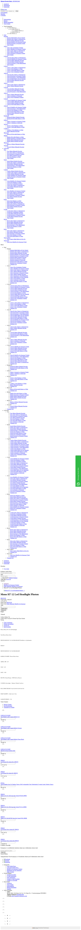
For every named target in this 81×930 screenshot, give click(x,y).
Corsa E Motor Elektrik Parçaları (15, 103)
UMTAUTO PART (6, 715)
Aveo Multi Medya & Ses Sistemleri (19, 487)
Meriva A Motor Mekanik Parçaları (15, 144)
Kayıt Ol (8, 579)
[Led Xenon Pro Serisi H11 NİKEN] (3, 759)
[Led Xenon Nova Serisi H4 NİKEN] (3, 838)
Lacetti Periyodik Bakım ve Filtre (18, 524)
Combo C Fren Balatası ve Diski (15, 130)
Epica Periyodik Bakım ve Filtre (15, 236)
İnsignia (6, 36)
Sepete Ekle (4, 608)
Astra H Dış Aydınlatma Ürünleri (18, 322)
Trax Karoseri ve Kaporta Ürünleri (15, 154)
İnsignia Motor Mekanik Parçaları (15, 40)
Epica (5, 229)
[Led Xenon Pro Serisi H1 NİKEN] (3, 770)
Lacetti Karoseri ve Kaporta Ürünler (16, 215)
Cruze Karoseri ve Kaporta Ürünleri (19, 465)
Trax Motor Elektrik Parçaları (14, 155)
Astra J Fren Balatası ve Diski (17, 278)
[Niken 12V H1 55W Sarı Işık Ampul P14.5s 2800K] (3, 804)
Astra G (6, 93)
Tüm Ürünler (10, 45)
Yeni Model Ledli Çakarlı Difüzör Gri (10, 716)
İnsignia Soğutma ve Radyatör (17, 260)
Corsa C (6, 66)
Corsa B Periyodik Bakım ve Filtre (15, 90)
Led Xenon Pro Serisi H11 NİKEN (9, 762)
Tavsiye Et (10, 618)
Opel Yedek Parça (11, 866)
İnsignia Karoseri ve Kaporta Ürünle (16, 43)
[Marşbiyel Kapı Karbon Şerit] (3, 747)
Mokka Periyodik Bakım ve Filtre (15, 137)
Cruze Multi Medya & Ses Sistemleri (19, 470)
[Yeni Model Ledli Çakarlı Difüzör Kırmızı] (3, 725)
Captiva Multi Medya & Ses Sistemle (19, 450)
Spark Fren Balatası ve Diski (14, 167)
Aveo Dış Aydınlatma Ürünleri (17, 491)
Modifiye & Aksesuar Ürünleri (11, 585)
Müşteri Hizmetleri (8, 22)
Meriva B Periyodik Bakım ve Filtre (16, 134)
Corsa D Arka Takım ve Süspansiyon (16, 57)
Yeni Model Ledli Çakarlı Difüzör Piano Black (12, 739)
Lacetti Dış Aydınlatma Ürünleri (15, 212)
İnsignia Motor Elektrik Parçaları (18, 257)
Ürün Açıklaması (8, 622)
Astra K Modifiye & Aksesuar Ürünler (16, 107)
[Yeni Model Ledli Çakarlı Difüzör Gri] (3, 714)
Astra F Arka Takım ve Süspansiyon (16, 84)
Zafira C (6, 120)
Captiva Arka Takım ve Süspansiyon (16, 172)
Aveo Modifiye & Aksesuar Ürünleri (16, 191)
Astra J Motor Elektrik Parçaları (18, 274)
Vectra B (6, 145)
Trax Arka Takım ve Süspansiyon (15, 152)
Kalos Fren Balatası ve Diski (14, 201)
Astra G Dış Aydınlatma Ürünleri (15, 97)
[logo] (4, 9)
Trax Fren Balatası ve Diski (14, 157)
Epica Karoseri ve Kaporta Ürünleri (16, 233)
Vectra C (6, 124)
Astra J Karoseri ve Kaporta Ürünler (16, 53)
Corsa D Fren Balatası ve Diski (18, 292)
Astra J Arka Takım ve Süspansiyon (16, 50)
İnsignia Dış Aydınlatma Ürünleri (18, 263)
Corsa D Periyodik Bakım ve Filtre (19, 297)
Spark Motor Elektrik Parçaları (14, 161)
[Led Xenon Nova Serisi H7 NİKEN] (3, 826)
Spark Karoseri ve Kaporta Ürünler (19, 436)
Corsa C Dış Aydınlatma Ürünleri (15, 71)
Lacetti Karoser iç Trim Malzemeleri (19, 519)
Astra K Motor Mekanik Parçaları (15, 113)
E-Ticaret (36, 927)
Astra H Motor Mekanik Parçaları (15, 80)
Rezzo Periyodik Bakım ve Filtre (18, 536)
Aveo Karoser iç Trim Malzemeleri (18, 484)
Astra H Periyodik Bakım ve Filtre (18, 318)
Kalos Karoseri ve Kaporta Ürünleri (16, 205)
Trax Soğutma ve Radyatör (17, 421)
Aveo (5, 189)
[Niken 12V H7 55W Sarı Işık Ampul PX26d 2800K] (3, 793)
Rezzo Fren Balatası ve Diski (14, 226)
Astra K (6, 106)
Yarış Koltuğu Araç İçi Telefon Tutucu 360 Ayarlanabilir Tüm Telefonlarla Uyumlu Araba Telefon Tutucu (27, 784)
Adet (2, 605)
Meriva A (6, 142)
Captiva (6, 169)
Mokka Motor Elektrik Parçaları (15, 141)
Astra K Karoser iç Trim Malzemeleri (16, 108)
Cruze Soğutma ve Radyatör (17, 473)
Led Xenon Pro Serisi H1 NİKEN (9, 773)
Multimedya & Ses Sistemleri (14, 870)
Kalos (5, 199)
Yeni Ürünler (7, 23)
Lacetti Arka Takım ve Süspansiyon (16, 210)
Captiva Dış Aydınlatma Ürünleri (18, 454)
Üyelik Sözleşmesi (11, 876)
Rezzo (5, 219)
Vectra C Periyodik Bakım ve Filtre (16, 127)
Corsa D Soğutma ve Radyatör (17, 295)
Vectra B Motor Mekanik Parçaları (15, 147)
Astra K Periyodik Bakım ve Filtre (15, 111)
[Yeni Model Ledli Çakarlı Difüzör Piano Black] (3, 736)
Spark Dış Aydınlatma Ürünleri (18, 434)
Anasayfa (6, 583)
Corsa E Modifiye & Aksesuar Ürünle (16, 100)
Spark (5, 159)
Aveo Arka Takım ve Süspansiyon (15, 192)
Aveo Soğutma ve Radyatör (17, 490)
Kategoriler (6, 6)
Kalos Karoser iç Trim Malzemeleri (19, 502)
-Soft (33, 927)
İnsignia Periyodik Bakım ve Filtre (18, 261)
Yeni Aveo (6, 240)
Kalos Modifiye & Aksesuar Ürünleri (19, 507)
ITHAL (3, 783)
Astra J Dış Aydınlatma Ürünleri (15, 47)
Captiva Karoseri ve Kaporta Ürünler (16, 176)
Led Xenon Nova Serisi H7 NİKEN (10, 829)
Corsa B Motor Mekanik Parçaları (15, 89)
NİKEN (3, 760)
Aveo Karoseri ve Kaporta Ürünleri (16, 195)
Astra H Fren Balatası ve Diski (17, 321)
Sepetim (9, 889)
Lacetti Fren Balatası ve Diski (17, 522)
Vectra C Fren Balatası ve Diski (15, 125)
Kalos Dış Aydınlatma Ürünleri (18, 508)
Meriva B (6, 132)
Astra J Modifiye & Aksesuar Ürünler (16, 49)
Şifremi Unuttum (13, 578)
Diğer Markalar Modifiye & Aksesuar (13, 586)
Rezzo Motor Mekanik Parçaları (15, 222)
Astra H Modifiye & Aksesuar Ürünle (19, 319)
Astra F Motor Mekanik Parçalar (15, 86)
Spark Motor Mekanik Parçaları (15, 164)
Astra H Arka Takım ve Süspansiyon (16, 74)
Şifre (2, 574)
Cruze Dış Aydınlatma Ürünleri (15, 184)
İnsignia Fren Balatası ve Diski (17, 258)
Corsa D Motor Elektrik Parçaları (15, 62)
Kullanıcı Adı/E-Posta (6, 571)
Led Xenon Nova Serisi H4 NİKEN (10, 840)
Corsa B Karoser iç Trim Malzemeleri (16, 91)
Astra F (6, 83)
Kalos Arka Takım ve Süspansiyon (15, 203)
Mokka (5, 135)
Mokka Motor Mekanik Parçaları (15, 140)
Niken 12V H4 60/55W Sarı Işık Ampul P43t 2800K (14, 818)
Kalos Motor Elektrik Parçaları (14, 206)
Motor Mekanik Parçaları (13, 131)
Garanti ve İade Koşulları (13, 879)
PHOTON (3, 598)
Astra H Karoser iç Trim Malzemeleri (16, 77)
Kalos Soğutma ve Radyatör (17, 505)
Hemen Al (3, 610)
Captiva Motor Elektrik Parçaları (15, 171)
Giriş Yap (3, 579)
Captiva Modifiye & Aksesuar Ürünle (16, 175)
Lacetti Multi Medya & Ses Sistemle (19, 521)
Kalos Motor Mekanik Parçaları (15, 202)
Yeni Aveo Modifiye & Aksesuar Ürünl (16, 242)
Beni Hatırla (6, 578)
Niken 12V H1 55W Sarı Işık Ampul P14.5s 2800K (14, 807)
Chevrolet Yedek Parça (12, 867)
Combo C (6, 128)
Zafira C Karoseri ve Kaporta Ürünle (16, 121)
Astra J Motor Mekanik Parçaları (15, 52)
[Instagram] (7, 862)
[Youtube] (6, 860)
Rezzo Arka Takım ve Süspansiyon (16, 220)
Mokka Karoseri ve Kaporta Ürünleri (16, 138)
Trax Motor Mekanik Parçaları (14, 151)
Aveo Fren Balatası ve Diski (17, 485)
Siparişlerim (7, 5)
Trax (5, 149)
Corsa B (6, 87)
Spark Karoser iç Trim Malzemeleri (16, 165)
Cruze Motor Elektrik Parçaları (17, 467)
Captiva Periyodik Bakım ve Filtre (18, 451)
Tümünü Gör (13, 264)
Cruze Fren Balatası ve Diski (14, 182)
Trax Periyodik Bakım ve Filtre (18, 420)
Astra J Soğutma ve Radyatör (17, 280)
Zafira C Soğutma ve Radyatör (14, 123)
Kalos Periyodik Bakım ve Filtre (18, 504)
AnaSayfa (6, 4)
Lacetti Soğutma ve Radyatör (17, 525)
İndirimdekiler (7, 19)
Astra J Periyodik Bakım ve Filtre (18, 281)
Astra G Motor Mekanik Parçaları (15, 94)
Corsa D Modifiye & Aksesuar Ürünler (16, 59)
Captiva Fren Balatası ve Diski (17, 448)
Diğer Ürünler (10, 872)
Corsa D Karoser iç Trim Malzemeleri (16, 63)
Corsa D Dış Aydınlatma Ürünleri (18, 298)
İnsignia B (6, 115)
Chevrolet (6, 148)
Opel (5, 35)
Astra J (5, 46)
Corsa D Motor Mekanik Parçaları (15, 60)
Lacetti (5, 209)
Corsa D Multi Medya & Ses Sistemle (19, 294)
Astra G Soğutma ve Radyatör (14, 96)
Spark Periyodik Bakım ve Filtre (18, 433)
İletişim (5, 21)
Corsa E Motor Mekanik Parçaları (15, 101)
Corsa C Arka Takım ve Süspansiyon (16, 67)
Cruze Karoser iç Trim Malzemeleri (19, 468)
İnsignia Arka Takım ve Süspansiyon (16, 39)
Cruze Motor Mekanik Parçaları (15, 186)
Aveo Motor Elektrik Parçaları (14, 196)
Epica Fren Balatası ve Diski (14, 235)
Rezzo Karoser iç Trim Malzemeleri (16, 225)
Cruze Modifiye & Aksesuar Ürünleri (16, 181)
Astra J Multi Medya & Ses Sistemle (19, 277)
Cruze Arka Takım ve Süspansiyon (15, 185)
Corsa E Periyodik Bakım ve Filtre (15, 104)
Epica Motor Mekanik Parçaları (15, 232)
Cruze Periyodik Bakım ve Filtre (18, 471)
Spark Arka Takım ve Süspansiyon (15, 162)
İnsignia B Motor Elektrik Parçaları (15, 117)
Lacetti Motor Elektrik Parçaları (15, 216)
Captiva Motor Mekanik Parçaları (15, 174)
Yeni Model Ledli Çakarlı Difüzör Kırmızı (11, 728)
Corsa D (6, 56)
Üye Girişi (6, 569)
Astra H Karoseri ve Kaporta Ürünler (16, 76)
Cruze (5, 179)
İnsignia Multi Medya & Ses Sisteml (16, 37)
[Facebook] (7, 859)
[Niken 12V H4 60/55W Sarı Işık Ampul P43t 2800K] (3, 815)
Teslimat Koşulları (11, 874)
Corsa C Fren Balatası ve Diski (14, 69)
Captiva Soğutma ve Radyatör (17, 453)
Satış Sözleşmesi (11, 877)
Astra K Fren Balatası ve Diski (14, 110)
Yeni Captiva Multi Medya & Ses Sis (16, 239)
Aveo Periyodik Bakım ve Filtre (18, 488)
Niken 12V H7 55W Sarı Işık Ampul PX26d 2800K (14, 795)
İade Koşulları (7, 627)
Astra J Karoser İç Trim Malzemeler (19, 275)
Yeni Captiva (7, 237)
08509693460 (20, 894)
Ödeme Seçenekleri (9, 624)
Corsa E (6, 98)
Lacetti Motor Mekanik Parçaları (15, 213)
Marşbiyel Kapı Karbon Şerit (8, 750)
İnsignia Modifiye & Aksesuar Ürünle (16, 42)
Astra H (6, 73)
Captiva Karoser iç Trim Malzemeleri (19, 447)
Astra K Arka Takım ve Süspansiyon (19, 362)
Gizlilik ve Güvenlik (12, 880)
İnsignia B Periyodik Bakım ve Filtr (16, 118)
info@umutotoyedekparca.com (19, 896)
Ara (17, 11)
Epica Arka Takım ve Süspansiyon (15, 230)
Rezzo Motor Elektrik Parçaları (14, 223)
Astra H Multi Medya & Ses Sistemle (16, 79)
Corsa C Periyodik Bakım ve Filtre (15, 70)
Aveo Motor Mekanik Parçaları (14, 193)
